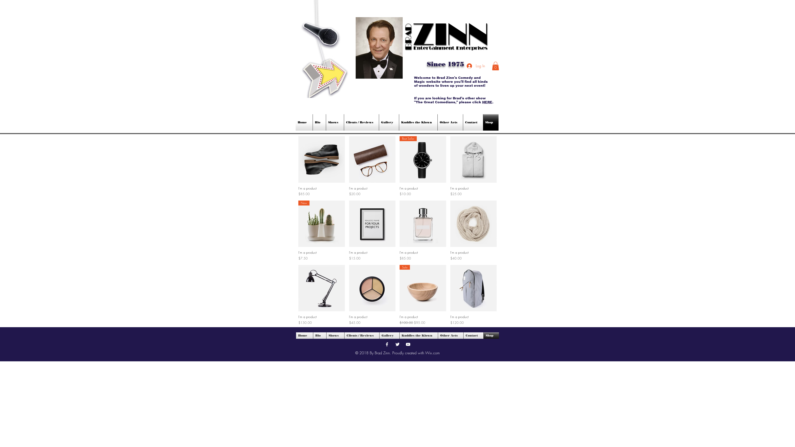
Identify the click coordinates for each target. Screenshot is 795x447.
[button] (495, 66)
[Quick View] (321, 159)
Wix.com (432, 352)
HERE (487, 102)
